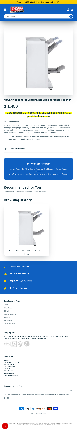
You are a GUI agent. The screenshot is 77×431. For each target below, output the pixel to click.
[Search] (71, 16)
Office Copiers (8, 308)
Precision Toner (41, 413)
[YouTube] (8, 398)
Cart (72, 9)
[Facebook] (5, 398)
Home (6, 305)
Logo (16, 9)
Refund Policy (8, 320)
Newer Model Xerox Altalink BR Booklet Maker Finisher (27, 230)
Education (7, 311)
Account (68, 9)
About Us (7, 317)
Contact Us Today (10, 323)
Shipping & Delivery (10, 314)
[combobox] (38, 16)
